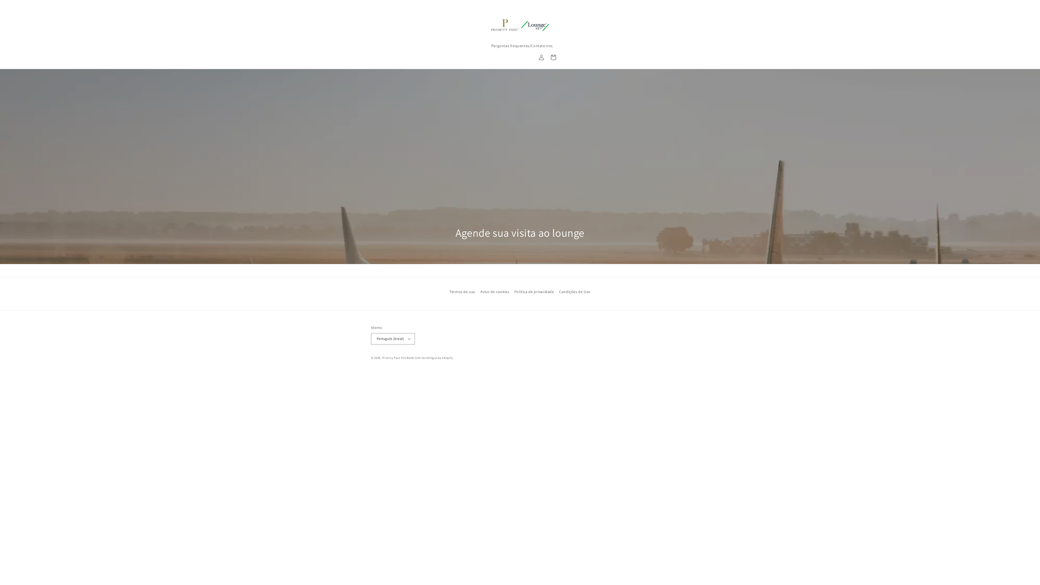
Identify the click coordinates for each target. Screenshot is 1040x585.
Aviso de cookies (494, 291)
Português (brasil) (390, 338)
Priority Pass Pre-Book (398, 358)
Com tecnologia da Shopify (434, 358)
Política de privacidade (534, 291)
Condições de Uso (574, 291)
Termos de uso (462, 291)
